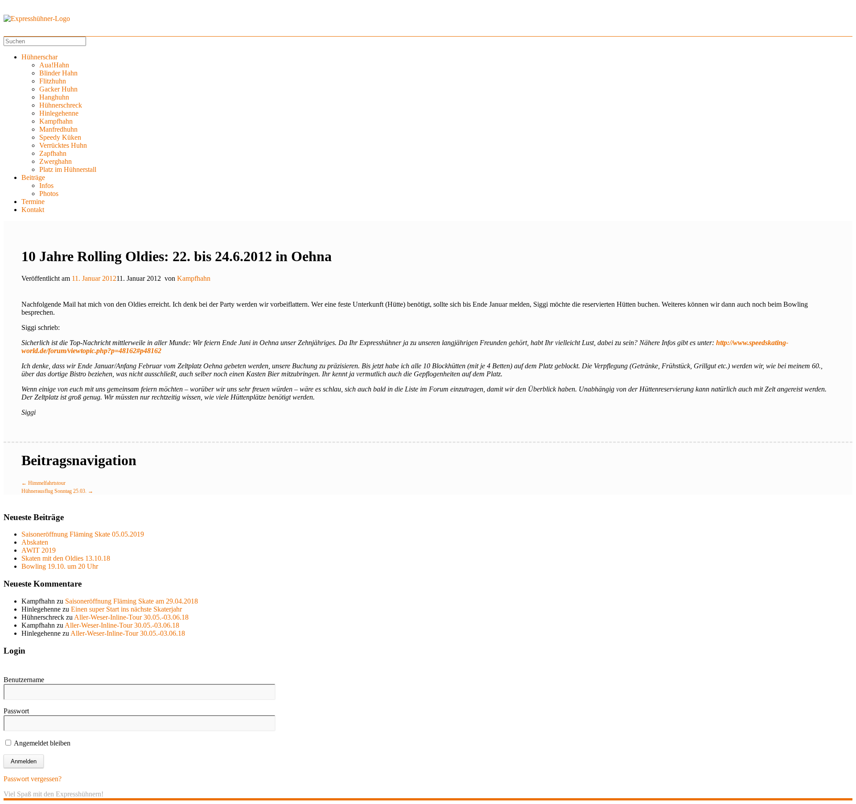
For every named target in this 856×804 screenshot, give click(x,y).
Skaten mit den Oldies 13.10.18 (65, 558)
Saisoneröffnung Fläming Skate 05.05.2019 (82, 534)
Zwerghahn (55, 161)
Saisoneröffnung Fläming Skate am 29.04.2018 (131, 601)
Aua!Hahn (54, 65)
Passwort (16, 711)
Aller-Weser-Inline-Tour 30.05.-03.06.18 (131, 617)
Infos (46, 185)
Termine (33, 201)
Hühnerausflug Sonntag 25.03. (57, 491)
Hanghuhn (54, 97)
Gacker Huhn (58, 89)
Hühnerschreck (60, 105)
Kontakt (32, 209)
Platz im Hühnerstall (67, 169)
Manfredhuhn (58, 129)
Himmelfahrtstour (43, 483)
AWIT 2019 (38, 550)
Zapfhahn (52, 153)
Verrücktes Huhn (63, 145)
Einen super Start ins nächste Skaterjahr (126, 609)
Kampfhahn (56, 121)
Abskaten (34, 542)
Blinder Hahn (58, 73)
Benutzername (24, 679)
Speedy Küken (60, 137)
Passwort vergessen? (33, 779)
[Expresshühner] (37, 18)
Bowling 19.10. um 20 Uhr (59, 566)
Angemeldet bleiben (41, 743)
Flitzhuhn (52, 81)
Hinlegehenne (58, 113)
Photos (48, 193)
